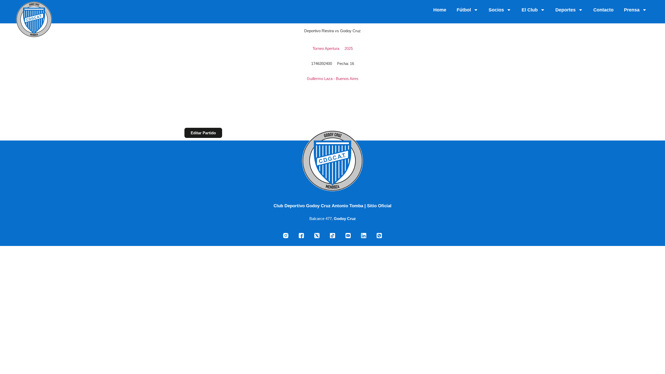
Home (439, 9)
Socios (496, 9)
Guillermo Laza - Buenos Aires (332, 78)
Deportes (565, 9)
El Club (530, 9)
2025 (348, 48)
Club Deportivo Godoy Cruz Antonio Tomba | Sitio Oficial (332, 205)
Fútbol (464, 9)
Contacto (603, 9)
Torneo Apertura (325, 48)
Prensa (632, 9)
